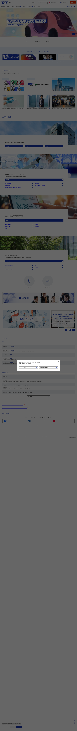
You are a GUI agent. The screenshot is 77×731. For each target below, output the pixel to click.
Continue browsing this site (44, 367)
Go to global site (23, 367)
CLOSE (58, 361)
